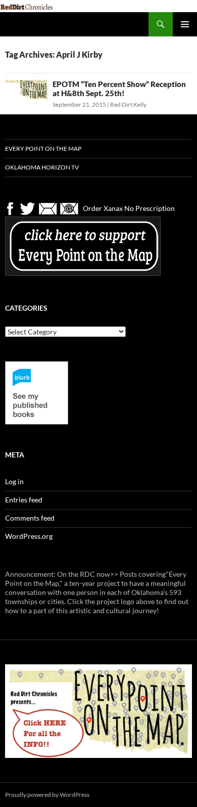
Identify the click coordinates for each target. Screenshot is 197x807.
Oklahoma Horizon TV (42, 167)
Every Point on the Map (43, 148)
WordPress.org (29, 536)
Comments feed (30, 518)
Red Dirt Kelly (128, 104)
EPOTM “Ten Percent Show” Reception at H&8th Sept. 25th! (119, 88)
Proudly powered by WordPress (47, 794)
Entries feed (23, 499)
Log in (14, 481)
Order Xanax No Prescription (129, 208)
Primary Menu (185, 24)
